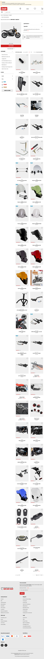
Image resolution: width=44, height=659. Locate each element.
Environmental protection (27, 627)
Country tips (25, 602)
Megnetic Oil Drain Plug (36, 72)
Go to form (27, 38)
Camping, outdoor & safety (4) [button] (7, 62)
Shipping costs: (16, 654)
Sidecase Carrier (21, 397)
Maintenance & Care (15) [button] (6, 56)
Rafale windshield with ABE (22, 245)
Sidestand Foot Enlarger (36, 397)
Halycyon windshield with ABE (36, 180)
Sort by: (35, 52)
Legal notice (25, 617)
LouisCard (2, 609)
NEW (5, 81)
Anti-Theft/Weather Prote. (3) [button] (6, 60)
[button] (42, 12)
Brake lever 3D (22, 137)
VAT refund (2, 622)
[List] (31, 52)
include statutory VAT (17, 653)
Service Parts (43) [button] (5, 54)
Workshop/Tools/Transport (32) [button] (7, 66)
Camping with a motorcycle (27, 612)
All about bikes (25, 609)
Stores (2, 619)
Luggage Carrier (36, 375)
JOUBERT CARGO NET (22, 331)
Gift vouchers (3, 607)
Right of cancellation (26, 622)
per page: (24, 52)
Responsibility (3, 624)
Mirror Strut (22, 570)
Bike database (3, 604)
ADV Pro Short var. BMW (22, 375)
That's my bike (11, 45)
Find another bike (10, 48)
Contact (2, 599)
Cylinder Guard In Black (36, 440)
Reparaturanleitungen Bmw (37, 288)
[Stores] (20, 9)
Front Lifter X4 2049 (22, 158)
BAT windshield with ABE (36, 505)
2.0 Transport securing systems (22, 180)
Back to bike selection (5, 17)
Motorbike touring (26, 607)
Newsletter (2, 605)
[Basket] (42, 9)
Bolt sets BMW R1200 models (22, 548)
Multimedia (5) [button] (4, 64)
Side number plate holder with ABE (22, 94)
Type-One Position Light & (37, 94)
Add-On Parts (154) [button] (5, 68)
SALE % (5, 84)
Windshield (36, 115)
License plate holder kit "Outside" (22, 483)
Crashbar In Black (36, 462)
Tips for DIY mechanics (26, 604)
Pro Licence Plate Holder (36, 483)
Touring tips (25, 600)
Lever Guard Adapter (22, 72)
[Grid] (29, 52)
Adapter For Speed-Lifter (36, 158)
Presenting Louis (3, 617)
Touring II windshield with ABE (22, 223)
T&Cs (24, 619)
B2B (1, 600)
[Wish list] (35, 9)
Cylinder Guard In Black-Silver (22, 462)
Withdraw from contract (5, 612)
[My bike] (28, 9)
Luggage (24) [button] (4, 58)
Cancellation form (26, 624)
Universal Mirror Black (36, 547)
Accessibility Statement (27, 626)
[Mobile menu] (2, 12)
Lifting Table (22, 115)
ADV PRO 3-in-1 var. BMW (37, 353)
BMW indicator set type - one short (36, 331)
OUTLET (5, 87)
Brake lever (36, 570)
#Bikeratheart (25, 605)
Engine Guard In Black (22, 440)
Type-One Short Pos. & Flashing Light (36, 137)
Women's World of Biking (27, 599)
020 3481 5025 (8, 589)
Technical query (3, 602)
